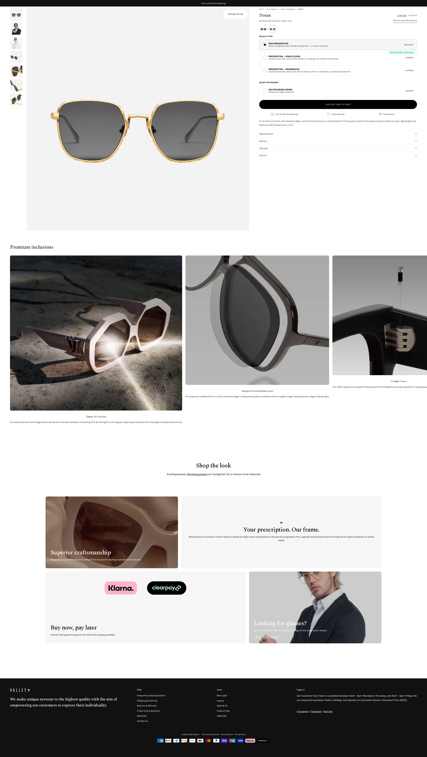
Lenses (220, 700)
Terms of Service (227, 734)
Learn (219, 689)
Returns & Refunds (146, 705)
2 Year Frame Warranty (148, 711)
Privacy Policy (240, 734)
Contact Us (142, 721)
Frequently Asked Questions (151, 695)
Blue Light (222, 695)
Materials (222, 716)
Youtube (328, 711)
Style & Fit (222, 705)
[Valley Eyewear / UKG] (24, 15)
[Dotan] (16, 28)
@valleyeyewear (197, 474)
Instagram (302, 711)
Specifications (266, 134)
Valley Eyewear (193, 734)
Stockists (142, 716)
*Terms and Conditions (210, 734)
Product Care (223, 711)
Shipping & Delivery (147, 700)
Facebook (315, 711)
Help (139, 689)
